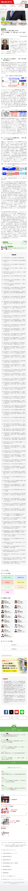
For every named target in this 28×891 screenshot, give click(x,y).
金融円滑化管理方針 (7, 856)
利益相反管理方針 (7, 859)
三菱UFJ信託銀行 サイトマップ (10, 853)
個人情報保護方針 (7, 866)
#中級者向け (14, 649)
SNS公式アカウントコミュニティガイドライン (13, 879)
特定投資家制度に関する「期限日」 (11, 863)
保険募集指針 (6, 872)
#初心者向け (14, 644)
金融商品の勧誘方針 (7, 869)
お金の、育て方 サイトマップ (9, 850)
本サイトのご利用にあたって (9, 876)
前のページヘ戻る (15, 718)
